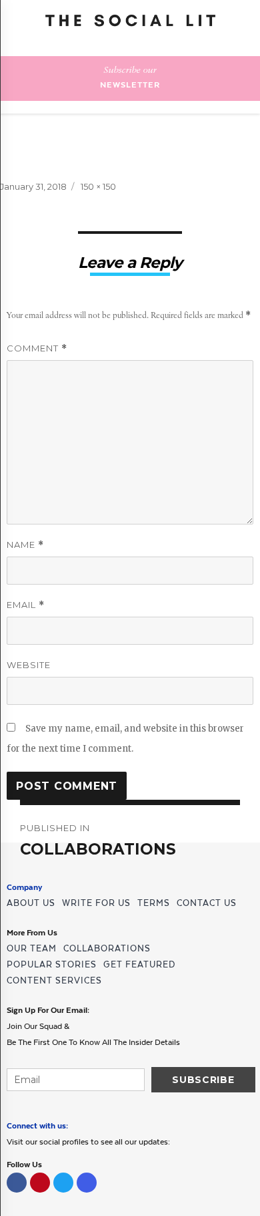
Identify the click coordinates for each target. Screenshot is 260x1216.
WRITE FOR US (96, 903)
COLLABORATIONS (107, 948)
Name (25, 545)
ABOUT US (31, 903)
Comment (37, 348)
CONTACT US (207, 903)
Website (29, 664)
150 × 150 (98, 186)
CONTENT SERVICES (54, 980)
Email (26, 605)
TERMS (153, 903)
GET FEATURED (139, 964)
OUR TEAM (32, 948)
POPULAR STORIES (52, 964)
